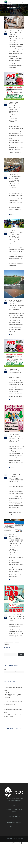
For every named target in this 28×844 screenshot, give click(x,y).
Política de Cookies (14, 826)
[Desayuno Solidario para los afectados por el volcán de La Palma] (14, 598)
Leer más (12, 214)
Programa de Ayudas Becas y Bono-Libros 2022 (15, 371)
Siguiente (7, 644)
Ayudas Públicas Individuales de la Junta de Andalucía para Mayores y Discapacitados (16, 438)
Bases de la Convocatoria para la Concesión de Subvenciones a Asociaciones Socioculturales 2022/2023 (16, 236)
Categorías (6, 669)
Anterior (6, 642)
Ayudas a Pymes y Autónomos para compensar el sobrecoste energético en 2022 (16, 34)
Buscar (5, 651)
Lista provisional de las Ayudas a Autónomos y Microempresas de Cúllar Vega (16, 478)
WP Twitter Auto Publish (9, 843)
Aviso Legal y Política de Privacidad (14, 822)
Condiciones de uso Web (14, 831)
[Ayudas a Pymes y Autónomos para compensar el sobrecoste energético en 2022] (14, 22)
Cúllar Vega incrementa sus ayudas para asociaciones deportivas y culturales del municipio (15, 180)
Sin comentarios (13, 40)
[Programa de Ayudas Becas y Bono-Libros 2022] (14, 353)
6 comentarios (12, 444)
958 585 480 (14, 813)
